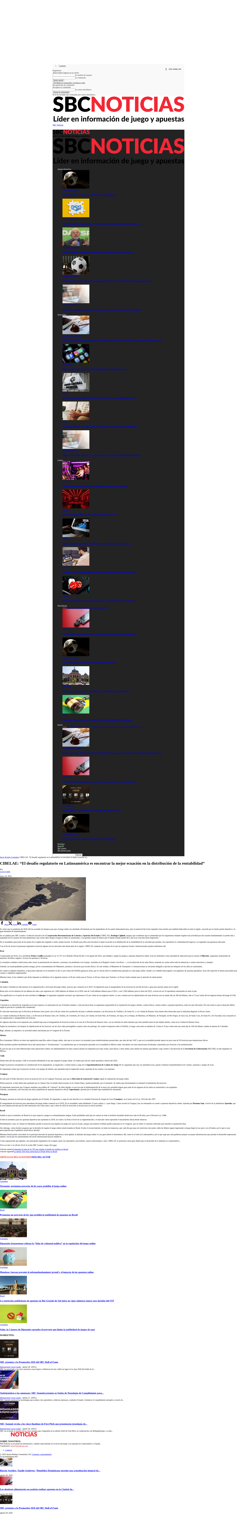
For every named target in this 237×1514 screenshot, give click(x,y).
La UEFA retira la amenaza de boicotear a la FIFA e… (90, 195)
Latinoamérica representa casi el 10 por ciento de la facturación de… (97, 543)
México (128, 727)
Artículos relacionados (16, 1157)
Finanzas (77, 608)
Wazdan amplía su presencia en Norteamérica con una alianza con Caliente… (101, 223)
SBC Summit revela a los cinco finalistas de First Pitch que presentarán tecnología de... (43, 1424)
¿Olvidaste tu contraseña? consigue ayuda (69, 83)
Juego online (62, 314)
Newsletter (61, 844)
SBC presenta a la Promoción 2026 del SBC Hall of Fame (91, 810)
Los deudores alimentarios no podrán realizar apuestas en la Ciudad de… (99, 634)
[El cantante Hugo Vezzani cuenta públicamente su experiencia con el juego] (75, 419)
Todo (64, 608)
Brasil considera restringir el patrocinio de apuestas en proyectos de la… (98, 252)
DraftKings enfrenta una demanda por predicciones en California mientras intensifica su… (108, 281)
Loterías (83, 608)
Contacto (62, 66)
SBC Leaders (62, 848)
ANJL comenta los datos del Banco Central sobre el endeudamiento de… (99, 397)
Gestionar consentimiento (42, 1454)
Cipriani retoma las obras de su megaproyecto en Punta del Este (94, 486)
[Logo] (71, 136)
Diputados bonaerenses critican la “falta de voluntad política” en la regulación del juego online (48, 1243)
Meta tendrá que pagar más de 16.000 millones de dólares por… (94, 369)
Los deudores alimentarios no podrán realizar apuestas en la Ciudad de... (37, 1489)
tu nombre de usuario (83, 75)
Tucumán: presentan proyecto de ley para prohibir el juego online (95, 691)
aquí (54, 1145)
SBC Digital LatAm (64, 851)
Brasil (64, 393)
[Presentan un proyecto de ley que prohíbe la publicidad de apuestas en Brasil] (75, 713)
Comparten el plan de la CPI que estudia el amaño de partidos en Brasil (40, 1149)
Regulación (103, 608)
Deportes (70, 608)
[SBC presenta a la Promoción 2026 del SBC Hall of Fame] (75, 803)
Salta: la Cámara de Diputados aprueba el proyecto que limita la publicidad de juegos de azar (47, 1329)
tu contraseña (80, 78)
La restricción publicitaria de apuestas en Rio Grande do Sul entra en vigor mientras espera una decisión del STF (57, 1300)
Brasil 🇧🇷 (61, 846)
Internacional (67, 364)
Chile (99, 727)
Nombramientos (93, 608)
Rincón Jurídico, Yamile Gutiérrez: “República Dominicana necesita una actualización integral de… (112, 340)
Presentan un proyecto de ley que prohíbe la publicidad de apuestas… (97, 719)
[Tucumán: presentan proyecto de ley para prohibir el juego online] (75, 684)
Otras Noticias (62, 606)
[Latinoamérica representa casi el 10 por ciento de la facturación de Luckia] (75, 536)
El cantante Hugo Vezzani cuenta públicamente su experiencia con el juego (99, 426)
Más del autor (41, 1157)
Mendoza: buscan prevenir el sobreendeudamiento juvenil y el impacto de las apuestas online (47, 1272)
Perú (133, 727)
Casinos (60, 460)
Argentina (66, 629)
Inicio (2, 857)
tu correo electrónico (83, 90)
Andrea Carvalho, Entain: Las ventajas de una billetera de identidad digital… (101, 309)
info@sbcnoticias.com (19, 1446)
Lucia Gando (5, 872)
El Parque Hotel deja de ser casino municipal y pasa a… (90, 514)
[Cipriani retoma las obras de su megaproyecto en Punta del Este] (75, 479)
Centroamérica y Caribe (71, 336)
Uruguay (138, 727)
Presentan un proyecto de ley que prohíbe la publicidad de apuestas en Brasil (39, 1215)
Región (60, 725)
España (112, 727)
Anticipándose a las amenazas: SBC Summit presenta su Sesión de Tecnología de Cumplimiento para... (52, 1393)
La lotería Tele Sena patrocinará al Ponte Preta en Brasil (35, 1151)
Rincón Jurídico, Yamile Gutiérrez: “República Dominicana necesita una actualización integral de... (50, 1470)
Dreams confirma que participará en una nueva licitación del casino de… (99, 600)
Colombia (105, 727)
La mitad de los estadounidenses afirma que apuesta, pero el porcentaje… (99, 572)
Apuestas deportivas (64, 169)
